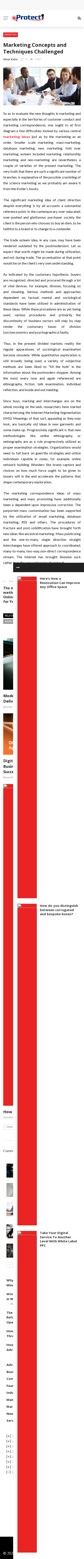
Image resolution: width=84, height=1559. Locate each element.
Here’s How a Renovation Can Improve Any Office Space (60, 582)
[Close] (18, 567)
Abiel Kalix (10, 59)
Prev (10, 1126)
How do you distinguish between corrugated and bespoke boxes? (59, 909)
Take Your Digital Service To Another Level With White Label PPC (58, 1239)
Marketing (10, 34)
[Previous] (9, 1264)
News (11, 1413)
